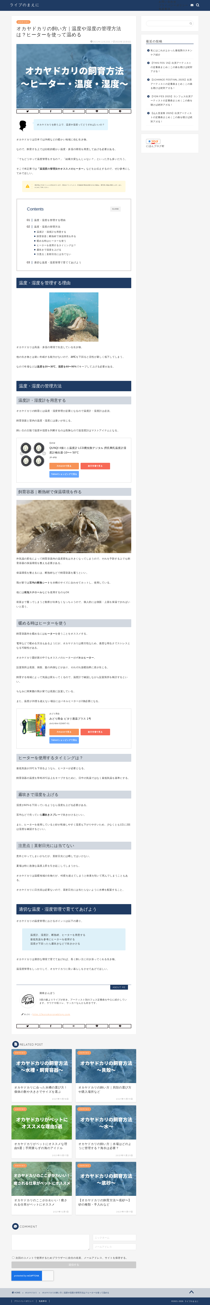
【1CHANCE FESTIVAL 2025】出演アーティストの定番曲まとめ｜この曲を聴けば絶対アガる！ (171, 83)
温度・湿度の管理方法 (47, 226)
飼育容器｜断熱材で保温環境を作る (56, 236)
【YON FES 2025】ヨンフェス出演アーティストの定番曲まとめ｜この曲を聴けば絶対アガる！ (172, 100)
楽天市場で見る (95, 466)
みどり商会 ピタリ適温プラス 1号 (70, 718)
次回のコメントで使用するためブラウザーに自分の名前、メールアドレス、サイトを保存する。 (72, 1257)
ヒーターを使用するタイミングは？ (56, 245)
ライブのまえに (25, 4)
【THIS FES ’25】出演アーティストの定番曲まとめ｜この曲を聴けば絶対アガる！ (171, 67)
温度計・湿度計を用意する (51, 232)
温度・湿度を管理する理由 (50, 220)
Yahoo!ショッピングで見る (64, 474)
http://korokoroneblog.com (51, 1014)
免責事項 (164, 9)
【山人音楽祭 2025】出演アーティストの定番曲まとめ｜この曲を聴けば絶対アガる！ (171, 117)
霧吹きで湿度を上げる (49, 250)
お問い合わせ (167, 1)
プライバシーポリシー (173, 5)
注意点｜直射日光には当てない (54, 254)
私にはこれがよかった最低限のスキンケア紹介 (171, 52)
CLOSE (115, 209)
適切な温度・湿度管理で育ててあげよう (57, 262)
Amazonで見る (64, 466)
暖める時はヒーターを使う (51, 241)
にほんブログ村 (155, 146)
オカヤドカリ (23, 22)
